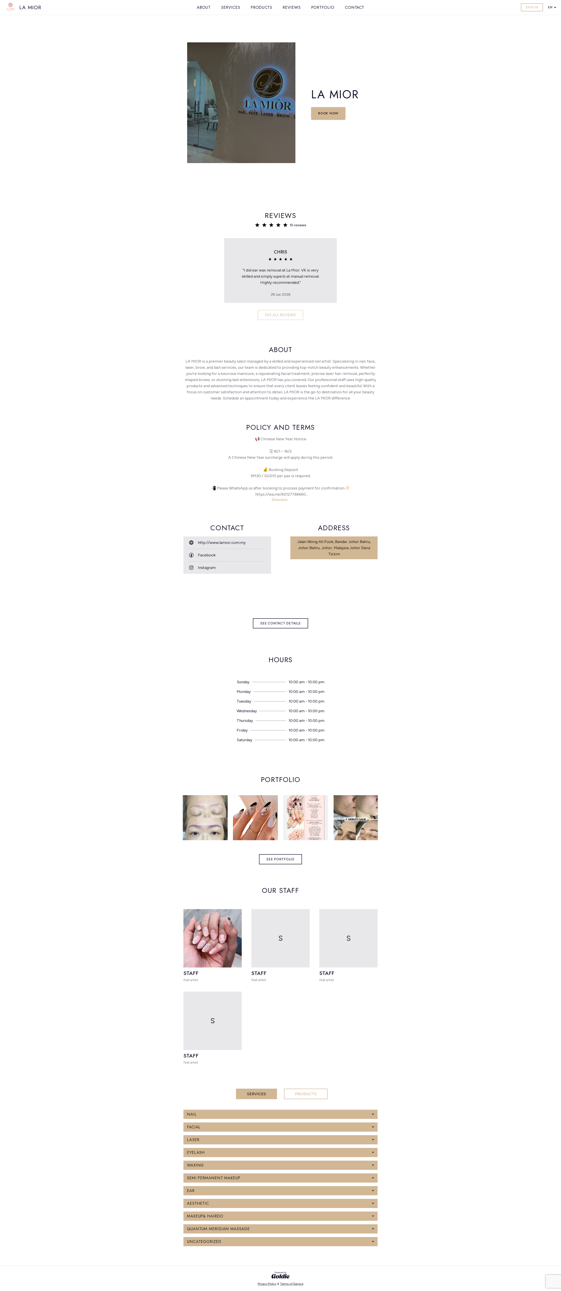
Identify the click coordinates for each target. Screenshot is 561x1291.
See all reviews (280, 315)
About (204, 7)
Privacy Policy (267, 1284)
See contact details (280, 623)
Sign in (532, 7)
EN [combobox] (550, 7)
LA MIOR (30, 7)
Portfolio (322, 7)
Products (261, 7)
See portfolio (280, 859)
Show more (280, 499)
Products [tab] (306, 1093)
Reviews (291, 7)
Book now (328, 113)
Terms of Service (291, 1284)
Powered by (280, 1272)
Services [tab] (256, 1093)
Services (230, 7)
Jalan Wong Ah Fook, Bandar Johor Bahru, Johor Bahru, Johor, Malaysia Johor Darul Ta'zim (334, 547)
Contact (354, 7)
